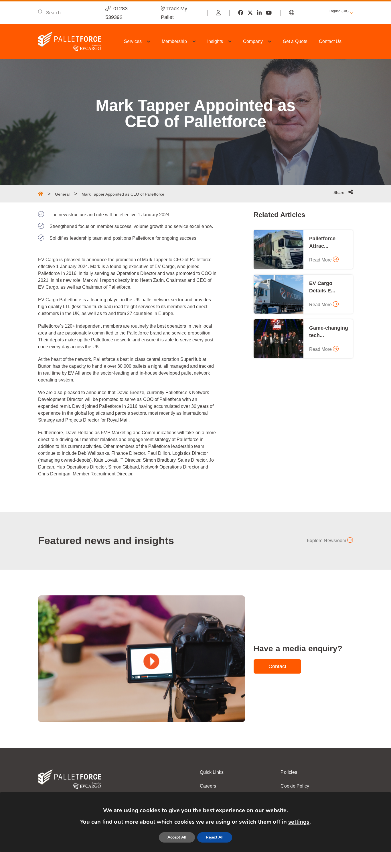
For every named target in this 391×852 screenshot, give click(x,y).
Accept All (176, 837)
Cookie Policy (295, 786)
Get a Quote (295, 41)
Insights (215, 41)
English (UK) (339, 11)
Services (133, 41)
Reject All (215, 837)
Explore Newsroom (327, 540)
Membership (174, 41)
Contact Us (330, 41)
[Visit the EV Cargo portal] (218, 13)
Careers (208, 786)
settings (298, 822)
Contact (277, 666)
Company (253, 41)
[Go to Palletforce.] (40, 194)
